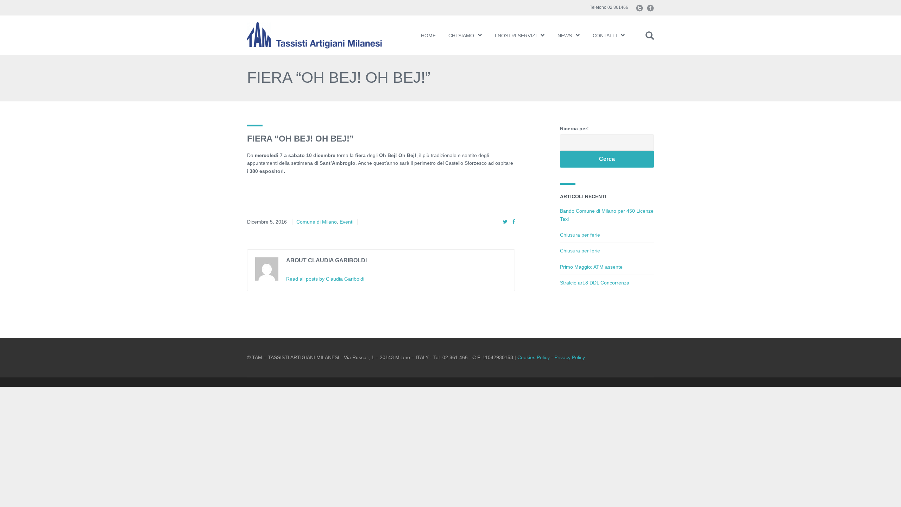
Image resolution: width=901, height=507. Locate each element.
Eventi (346, 222)
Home (428, 35)
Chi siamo (461, 35)
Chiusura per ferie (580, 235)
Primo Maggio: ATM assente (591, 267)
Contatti (605, 35)
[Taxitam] (323, 35)
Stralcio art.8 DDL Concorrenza (594, 283)
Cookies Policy (533, 357)
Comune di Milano (316, 222)
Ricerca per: (574, 128)
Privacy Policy (569, 357)
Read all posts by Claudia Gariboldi (325, 279)
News (564, 35)
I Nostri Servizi (516, 35)
